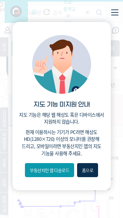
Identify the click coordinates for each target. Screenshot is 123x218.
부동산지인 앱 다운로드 (49, 170)
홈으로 (87, 170)
